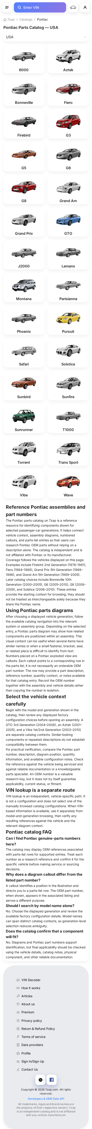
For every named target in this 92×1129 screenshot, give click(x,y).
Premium (27, 1012)
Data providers (32, 1045)
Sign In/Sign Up (32, 1061)
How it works (30, 988)
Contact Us (29, 1069)
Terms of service (33, 1037)
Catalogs (25, 19)
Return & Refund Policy (38, 1029)
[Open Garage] (73, 7)
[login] (85, 7)
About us (28, 1004)
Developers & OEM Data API (46, 1098)
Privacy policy (31, 1020)
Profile (26, 1053)
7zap (10, 19)
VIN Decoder (30, 980)
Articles (26, 996)
